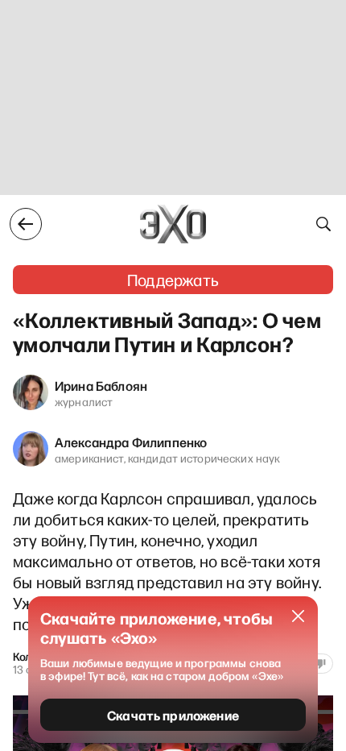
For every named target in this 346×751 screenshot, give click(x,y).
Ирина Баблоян (101, 385)
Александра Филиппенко (131, 441)
